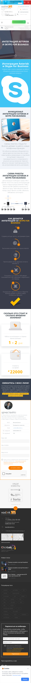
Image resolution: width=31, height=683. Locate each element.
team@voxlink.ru (9, 11)
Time (4, 602)
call (15, 596)
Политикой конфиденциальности (14, 651)
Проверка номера (17, 21)
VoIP (4, 599)
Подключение (15, 593)
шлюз (11, 605)
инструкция (6, 617)
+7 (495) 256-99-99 (9, 15)
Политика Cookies (16, 675)
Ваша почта (4, 452)
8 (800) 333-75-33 (10, 523)
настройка (15, 590)
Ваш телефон (5, 445)
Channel (5, 611)
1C (18, 608)
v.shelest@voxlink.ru (17, 428)
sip (23, 590)
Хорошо (25, 679)
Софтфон (24, 614)
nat (21, 602)
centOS (12, 599)
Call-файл (15, 611)
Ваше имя (4, 438)
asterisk (5, 590)
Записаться (20, 3)
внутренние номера (8, 608)
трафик (16, 617)
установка (6, 596)
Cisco (15, 614)
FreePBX (5, 593)
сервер (22, 596)
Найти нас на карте (5, 542)
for (4, 605)
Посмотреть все (15, 504)
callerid (13, 602)
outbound (6, 614)
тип (20, 599)
